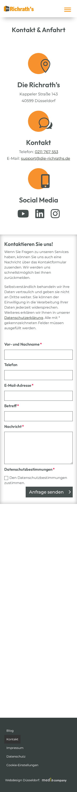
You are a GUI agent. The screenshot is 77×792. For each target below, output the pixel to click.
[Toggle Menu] (67, 10)
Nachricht (13, 426)
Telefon (10, 364)
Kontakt (12, 739)
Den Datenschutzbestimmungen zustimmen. (35, 480)
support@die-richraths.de (45, 158)
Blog (10, 731)
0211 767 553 (46, 151)
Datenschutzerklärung (23, 318)
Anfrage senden (46, 492)
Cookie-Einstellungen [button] (22, 765)
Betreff (10, 405)
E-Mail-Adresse (17, 385)
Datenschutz (15, 756)
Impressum (15, 748)
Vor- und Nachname (22, 344)
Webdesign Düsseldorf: (23, 780)
